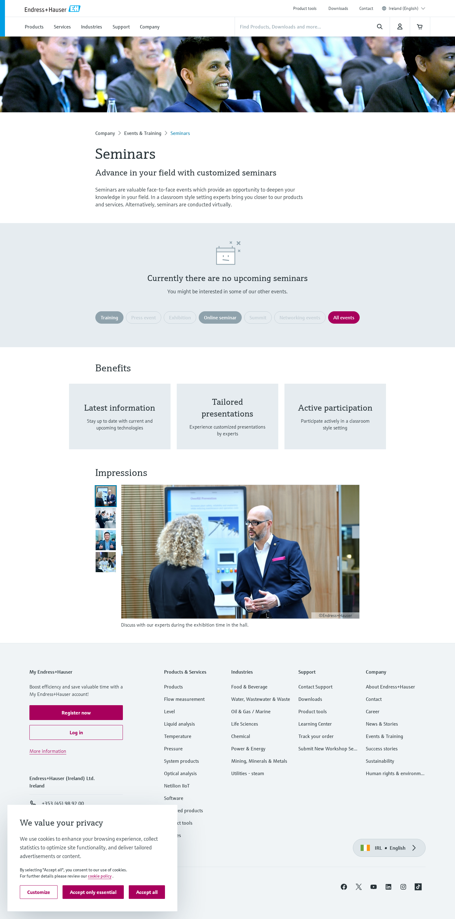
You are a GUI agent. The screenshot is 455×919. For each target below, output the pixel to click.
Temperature (177, 736)
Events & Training (142, 133)
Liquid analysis (179, 724)
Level (169, 711)
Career (372, 711)
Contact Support (315, 687)
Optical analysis (180, 773)
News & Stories (382, 724)
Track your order (316, 736)
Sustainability (380, 761)
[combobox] (407, 8)
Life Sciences (244, 724)
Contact (366, 8)
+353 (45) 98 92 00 (63, 803)
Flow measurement (184, 699)
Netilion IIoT (177, 786)
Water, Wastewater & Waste (260, 699)
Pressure (173, 748)
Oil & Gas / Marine (251, 711)
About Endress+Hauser (390, 687)
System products (181, 761)
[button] (76, 712)
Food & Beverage (249, 687)
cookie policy (99, 876)
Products (173, 687)
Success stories (382, 748)
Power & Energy (248, 748)
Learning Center (315, 724)
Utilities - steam (247, 773)
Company (105, 133)
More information (47, 751)
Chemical (240, 736)
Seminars (180, 133)
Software (173, 798)
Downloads (338, 8)
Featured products (183, 810)
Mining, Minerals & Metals (259, 761)
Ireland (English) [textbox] (403, 8)
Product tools (305, 8)
